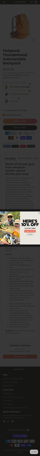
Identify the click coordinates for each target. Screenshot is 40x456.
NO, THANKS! (30, 234)
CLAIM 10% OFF (30, 231)
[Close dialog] (39, 213)
